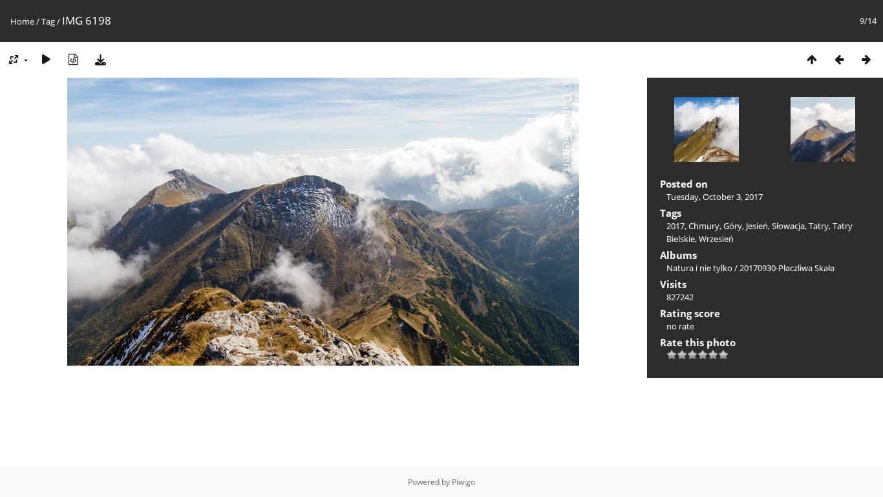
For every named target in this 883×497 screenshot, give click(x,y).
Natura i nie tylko (699, 268)
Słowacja (788, 226)
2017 (675, 226)
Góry (732, 226)
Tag (48, 21)
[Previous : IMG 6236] (839, 59)
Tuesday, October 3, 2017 (714, 197)
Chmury (703, 226)
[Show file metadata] (73, 59)
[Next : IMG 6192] (866, 59)
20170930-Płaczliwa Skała (787, 268)
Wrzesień (716, 239)
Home (22, 21)
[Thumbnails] (811, 59)
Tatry (819, 226)
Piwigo (463, 481)
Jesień (757, 226)
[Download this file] (100, 59)
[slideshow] (45, 59)
